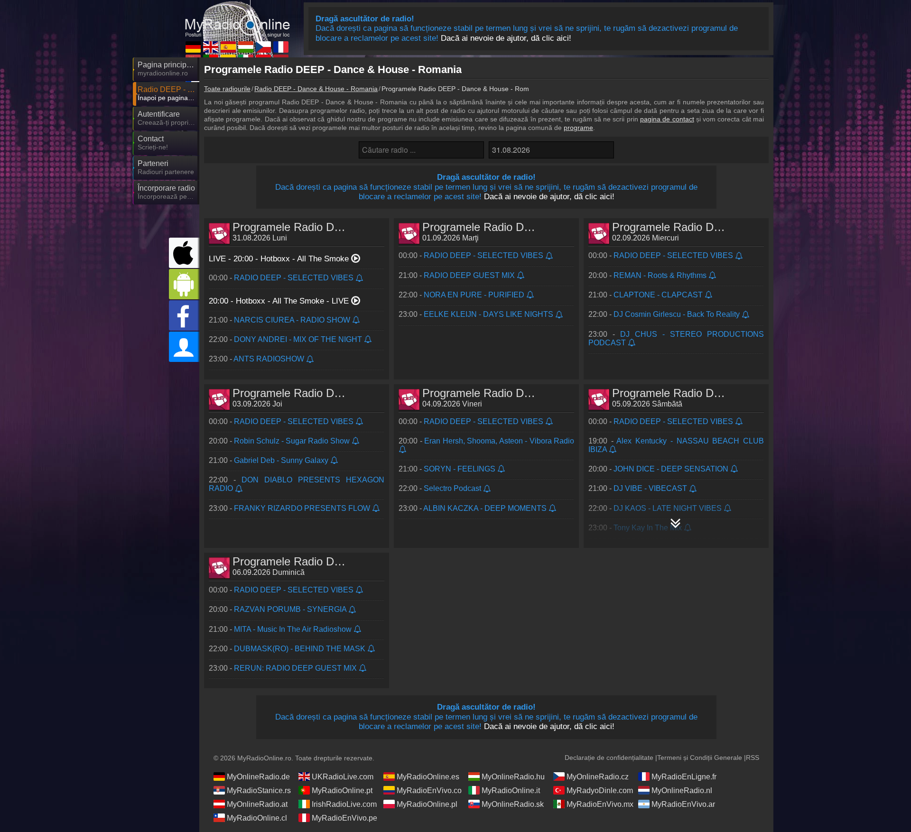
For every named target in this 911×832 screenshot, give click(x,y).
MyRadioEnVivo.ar (683, 804)
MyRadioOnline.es (428, 777)
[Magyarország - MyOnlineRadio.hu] (245, 47)
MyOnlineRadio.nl (681, 790)
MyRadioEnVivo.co (429, 790)
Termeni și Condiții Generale (699, 757)
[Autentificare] (184, 347)
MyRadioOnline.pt (342, 790)
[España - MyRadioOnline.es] (228, 47)
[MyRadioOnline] (237, 18)
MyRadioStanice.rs (259, 790)
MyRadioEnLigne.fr (683, 777)
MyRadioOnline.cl (257, 818)
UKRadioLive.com (342, 777)
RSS (752, 757)
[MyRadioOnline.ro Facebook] (184, 315)
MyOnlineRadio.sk (513, 804)
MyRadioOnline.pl (427, 804)
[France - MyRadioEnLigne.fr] (280, 47)
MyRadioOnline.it (511, 790)
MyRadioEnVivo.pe (344, 818)
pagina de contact (667, 119)
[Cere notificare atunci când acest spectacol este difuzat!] (359, 278)
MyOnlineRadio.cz (598, 777)
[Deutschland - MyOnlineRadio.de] (193, 47)
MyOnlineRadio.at (257, 804)
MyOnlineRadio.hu (513, 777)
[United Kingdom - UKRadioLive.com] (210, 47)
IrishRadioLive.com (344, 804)
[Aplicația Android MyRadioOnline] (184, 284)
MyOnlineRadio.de (258, 777)
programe (578, 127)
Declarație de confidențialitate (609, 757)
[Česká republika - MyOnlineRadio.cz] (263, 47)
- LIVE (280, 300)
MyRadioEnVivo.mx (600, 804)
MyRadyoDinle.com (600, 790)
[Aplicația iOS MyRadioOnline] (184, 253)
